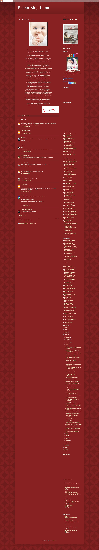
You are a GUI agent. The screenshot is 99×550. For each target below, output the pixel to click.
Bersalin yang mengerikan (69, 165)
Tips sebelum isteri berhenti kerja (70, 256)
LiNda (22, 137)
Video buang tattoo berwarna (70, 154)
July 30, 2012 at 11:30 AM (26, 180)
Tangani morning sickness (69, 221)
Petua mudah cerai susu (69, 310)
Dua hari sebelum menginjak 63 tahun (71, 527)
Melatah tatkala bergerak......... (71, 387)
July (66, 346)
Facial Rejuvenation (68, 136)
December (68, 337)
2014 (66, 332)
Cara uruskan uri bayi (68, 291)
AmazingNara (67, 499)
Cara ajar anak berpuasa (69, 276)
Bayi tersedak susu (68, 270)
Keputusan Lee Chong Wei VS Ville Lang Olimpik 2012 (72, 351)
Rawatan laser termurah (69, 151)
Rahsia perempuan (68, 253)
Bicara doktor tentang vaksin (70, 272)
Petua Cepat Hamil (68, 193)
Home (38, 217)
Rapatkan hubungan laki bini (70, 255)
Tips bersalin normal (68, 226)
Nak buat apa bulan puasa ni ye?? (72, 377)
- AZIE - (22, 177)
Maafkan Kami (67, 506)
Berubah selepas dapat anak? (70, 168)
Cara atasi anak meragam (69, 281)
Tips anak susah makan (69, 315)
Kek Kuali (66, 531)
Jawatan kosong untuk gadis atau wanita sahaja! (72, 419)
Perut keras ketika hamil (69, 192)
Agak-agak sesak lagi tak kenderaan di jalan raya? (38, 57)
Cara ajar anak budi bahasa (69, 279)
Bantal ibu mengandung (69, 164)
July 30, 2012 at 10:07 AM (26, 158)
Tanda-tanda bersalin (68, 220)
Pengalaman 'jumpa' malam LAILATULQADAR (70, 379)
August (67, 344)
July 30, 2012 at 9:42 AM (26, 133)
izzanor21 (23, 169)
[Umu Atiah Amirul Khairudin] (63, 80)
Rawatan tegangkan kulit (69, 153)
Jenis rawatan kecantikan (69, 138)
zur (21, 121)
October (67, 341)
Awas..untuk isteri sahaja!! (69, 240)
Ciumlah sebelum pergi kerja (70, 246)
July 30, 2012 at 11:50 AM (26, 191)
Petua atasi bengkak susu (69, 195)
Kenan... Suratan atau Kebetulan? (72, 383)
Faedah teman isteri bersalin (70, 174)
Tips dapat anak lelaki (68, 230)
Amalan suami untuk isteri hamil (70, 161)
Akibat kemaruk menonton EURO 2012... (73, 424)
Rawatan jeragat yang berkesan (70, 150)
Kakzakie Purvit (24, 155)
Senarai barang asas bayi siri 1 (70, 210)
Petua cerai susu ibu (68, 306)
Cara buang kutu (67, 282)
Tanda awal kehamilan (68, 218)
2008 (66, 449)
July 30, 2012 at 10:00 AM (26, 151)
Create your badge (66, 81)
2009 (66, 447)
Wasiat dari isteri (67, 259)
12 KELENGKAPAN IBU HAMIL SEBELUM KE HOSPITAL (71, 393)
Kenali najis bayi (67, 297)
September (68, 342)
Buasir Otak (67, 486)
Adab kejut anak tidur (68, 264)
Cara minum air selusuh (69, 171)
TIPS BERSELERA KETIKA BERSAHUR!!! (70, 375)
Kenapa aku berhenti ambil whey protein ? (72, 483)
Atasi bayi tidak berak (68, 266)
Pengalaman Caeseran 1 (69, 189)
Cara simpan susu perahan (69, 288)
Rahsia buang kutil (68, 141)
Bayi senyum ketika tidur (69, 269)
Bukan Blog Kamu (34, 7)
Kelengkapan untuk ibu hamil (70, 181)
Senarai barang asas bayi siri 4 (70, 214)
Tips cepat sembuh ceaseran (70, 227)
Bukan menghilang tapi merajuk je (72, 431)
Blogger (54, 540)
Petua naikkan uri (67, 201)
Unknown (23, 184)
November (68, 339)
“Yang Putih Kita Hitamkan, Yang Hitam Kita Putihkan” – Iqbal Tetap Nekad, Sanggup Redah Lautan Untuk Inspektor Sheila (72, 501)
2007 (66, 450)
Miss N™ (23, 195)
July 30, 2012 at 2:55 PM (26, 205)
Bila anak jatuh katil (68, 273)
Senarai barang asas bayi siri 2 (70, 211)
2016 (66, 329)
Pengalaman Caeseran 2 (69, 190)
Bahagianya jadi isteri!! (68, 243)
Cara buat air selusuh (68, 170)
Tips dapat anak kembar (69, 229)
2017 (66, 327)
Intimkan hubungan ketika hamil (70, 247)
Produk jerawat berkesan (69, 139)
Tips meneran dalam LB (69, 235)
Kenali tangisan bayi (68, 298)
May (66, 435)
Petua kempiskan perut (68, 196)
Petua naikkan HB (67, 199)
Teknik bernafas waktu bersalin (70, 223)
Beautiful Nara (68, 491)
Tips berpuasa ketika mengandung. (72, 413)
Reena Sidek (23, 162)
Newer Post (20, 217)
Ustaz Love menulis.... (69, 505)
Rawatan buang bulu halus (69, 142)
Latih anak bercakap (68, 301)
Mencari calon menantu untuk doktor (72, 381)
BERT (22, 146)
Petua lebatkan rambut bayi (69, 309)
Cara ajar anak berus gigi (69, 278)
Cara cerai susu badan (68, 284)
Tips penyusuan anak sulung (70, 319)
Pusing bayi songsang (68, 207)
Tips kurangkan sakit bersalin (70, 232)
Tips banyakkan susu (68, 316)
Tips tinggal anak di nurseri (69, 320)
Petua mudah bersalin (68, 198)
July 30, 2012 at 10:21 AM (26, 173)
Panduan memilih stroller (69, 186)
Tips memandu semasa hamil (70, 233)
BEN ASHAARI (68, 481)
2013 (66, 334)
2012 (66, 336)
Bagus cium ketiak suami (69, 241)
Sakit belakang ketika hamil (69, 208)
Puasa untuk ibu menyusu (69, 205)
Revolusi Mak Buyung (69, 420)
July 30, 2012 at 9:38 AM (26, 126)
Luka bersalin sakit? (68, 184)
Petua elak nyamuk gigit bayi (70, 307)
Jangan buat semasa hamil (69, 178)
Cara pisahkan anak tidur (69, 287)
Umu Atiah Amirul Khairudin (68, 78)
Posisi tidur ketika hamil (69, 202)
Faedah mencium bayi (68, 292)
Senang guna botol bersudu (69, 312)
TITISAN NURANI (68, 526)
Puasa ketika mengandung (69, 204)
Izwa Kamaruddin (24, 130)
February (67, 440)
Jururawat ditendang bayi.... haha (72, 370)
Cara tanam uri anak (68, 289)
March (67, 438)
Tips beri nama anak (68, 224)
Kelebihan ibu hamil (68, 180)
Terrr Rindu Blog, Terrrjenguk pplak (71, 517)
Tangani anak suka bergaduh (70, 313)
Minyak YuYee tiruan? (68, 304)
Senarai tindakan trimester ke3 (70, 215)
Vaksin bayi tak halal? (68, 322)
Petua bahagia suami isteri (69, 252)
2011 (66, 444)
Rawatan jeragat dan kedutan (70, 148)
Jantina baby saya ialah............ (71, 355)
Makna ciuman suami (68, 250)
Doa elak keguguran (68, 173)
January (67, 441)
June (67, 433)
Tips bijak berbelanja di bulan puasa (72, 422)
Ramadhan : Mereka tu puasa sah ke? (72, 403)
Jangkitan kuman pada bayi (69, 294)
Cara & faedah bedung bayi (69, 275)
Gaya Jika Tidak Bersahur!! (70, 360)
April (67, 436)
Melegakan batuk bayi (68, 303)
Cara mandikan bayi (68, 285)
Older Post (56, 217)
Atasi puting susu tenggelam (70, 267)
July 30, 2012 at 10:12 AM (26, 166)
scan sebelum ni (46, 76)
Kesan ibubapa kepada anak (70, 183)
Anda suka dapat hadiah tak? (71, 397)
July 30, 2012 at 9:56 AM (26, 142)
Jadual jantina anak (68, 177)
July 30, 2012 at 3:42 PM (26, 213)
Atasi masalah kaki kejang (69, 162)
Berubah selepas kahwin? (69, 244)
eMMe (66, 516)
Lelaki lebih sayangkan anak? (70, 249)
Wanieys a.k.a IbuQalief (25, 209)
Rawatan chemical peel (69, 147)
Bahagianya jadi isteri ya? (70, 402)
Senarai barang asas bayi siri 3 (70, 212)
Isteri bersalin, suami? (68, 176)
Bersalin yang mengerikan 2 (69, 167)
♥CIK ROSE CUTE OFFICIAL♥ (71, 530)
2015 (66, 331)
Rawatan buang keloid (68, 144)
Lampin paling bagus (68, 300)
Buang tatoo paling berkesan (70, 133)
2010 (66, 445)
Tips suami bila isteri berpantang (70, 258)
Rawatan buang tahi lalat (69, 145)
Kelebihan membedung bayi (70, 295)
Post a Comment (22, 215)
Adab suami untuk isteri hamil (70, 159)
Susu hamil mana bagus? (69, 217)
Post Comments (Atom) (27, 220)
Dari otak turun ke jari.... (70, 520)
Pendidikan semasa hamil (69, 187)
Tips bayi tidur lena (68, 317)
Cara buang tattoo (67, 135)
